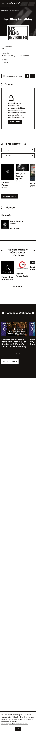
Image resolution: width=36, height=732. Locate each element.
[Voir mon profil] (31, 4)
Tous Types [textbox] (8, 150)
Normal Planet (5, 183)
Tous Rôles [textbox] (7, 156)
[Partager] (27, 76)
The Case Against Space (20, 176)
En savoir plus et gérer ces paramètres (14, 724)
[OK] (18, 729)
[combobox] (18, 150)
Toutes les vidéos (10, 361)
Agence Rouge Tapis (22, 274)
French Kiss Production (7, 278)
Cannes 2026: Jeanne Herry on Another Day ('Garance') (12, 341)
